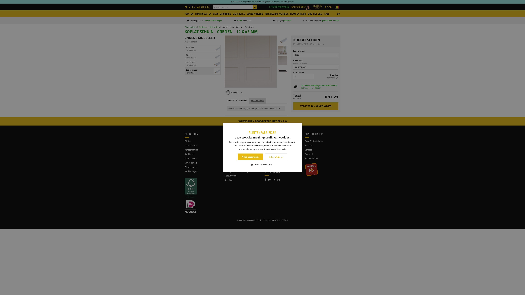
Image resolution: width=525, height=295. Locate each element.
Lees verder (281, 149)
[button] (262, 164)
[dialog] (262, 147)
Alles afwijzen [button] (276, 157)
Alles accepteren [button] (250, 157)
